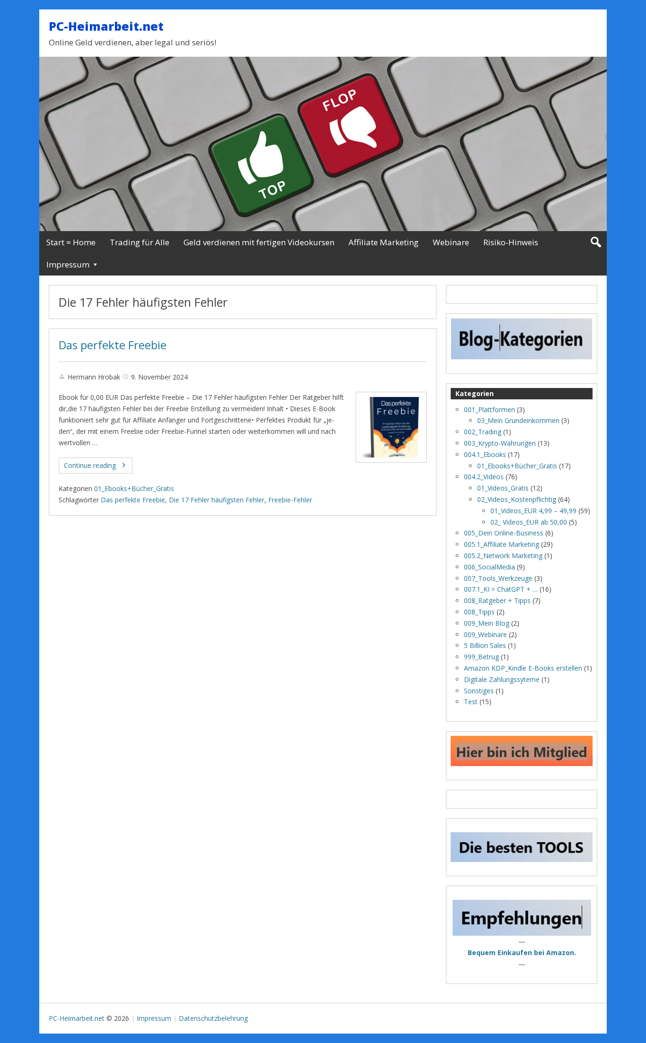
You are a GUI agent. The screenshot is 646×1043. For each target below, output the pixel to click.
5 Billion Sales (485, 645)
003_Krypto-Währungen (500, 443)
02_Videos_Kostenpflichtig (516, 499)
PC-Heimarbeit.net (106, 26)
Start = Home (71, 242)
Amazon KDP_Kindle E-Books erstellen (523, 668)
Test (471, 701)
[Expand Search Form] (596, 242)
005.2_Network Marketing (503, 555)
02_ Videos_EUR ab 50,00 (528, 521)
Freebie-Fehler (290, 499)
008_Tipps (479, 611)
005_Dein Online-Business (503, 532)
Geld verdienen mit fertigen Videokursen (258, 242)
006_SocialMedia (489, 566)
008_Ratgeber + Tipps (497, 600)
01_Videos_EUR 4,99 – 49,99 (533, 510)
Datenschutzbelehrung (213, 1018)
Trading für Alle (139, 242)
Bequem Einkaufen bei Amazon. (522, 952)
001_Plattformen (489, 409)
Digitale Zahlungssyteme (502, 679)
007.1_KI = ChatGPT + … (501, 589)
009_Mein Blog (486, 623)
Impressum (67, 264)
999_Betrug (481, 656)
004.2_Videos (484, 476)
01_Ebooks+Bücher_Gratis (134, 488)
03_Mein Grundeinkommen (518, 420)
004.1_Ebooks (485, 454)
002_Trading (482, 431)
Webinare (451, 242)
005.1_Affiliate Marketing (501, 544)
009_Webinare (485, 634)
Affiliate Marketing (384, 242)
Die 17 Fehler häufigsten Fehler (216, 499)
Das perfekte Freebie (112, 345)
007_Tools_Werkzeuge (498, 578)
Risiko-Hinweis (510, 242)
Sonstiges (479, 690)
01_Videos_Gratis (503, 487)
